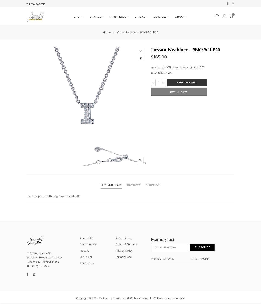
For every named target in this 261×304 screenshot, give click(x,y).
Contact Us (87, 263)
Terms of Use (123, 256)
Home (107, 32)
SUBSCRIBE (202, 247)
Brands (95, 16)
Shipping (153, 185)
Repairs (84, 250)
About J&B (86, 238)
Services (160, 16)
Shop (77, 16)
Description (111, 185)
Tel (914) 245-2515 (36, 4)
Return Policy (123, 238)
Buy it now (179, 91)
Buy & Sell (86, 256)
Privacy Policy (124, 250)
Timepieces (118, 16)
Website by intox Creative (169, 298)
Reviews (134, 185)
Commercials (88, 244)
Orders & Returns (126, 244)
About (180, 16)
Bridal (140, 16)
